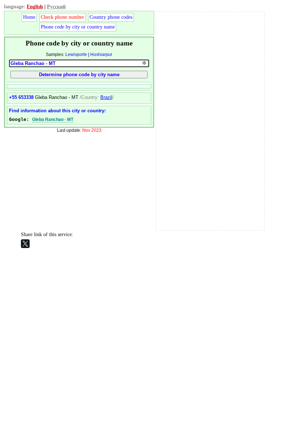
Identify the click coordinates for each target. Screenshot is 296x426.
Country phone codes (111, 17)
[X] (25, 243)
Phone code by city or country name (78, 27)
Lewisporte (76, 54)
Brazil (106, 97)
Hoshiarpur (101, 54)
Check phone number (62, 17)
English (35, 6)
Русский (56, 6)
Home (29, 17)
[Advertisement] (210, 120)
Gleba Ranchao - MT (52, 119)
